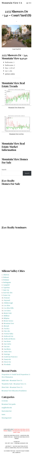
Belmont (6, 277)
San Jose (7, 346)
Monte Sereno (8, 321)
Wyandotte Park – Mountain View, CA (14, 384)
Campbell (6, 285)
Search (4, 170)
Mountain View (9, 323)
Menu (29, 3)
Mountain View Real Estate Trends (13, 84)
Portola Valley (8, 334)
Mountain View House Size (16, 107)
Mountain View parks (9, 404)
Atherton (6, 275)
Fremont (7, 298)
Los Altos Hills (9, 308)
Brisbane (6, 280)
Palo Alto (7, 331)
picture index (10, 74)
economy (5, 401)
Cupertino (6, 287)
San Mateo (7, 349)
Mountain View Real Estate (13, 145)
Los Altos (7, 305)
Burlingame (7, 282)
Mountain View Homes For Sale (15, 160)
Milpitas (6, 318)
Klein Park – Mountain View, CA (12, 387)
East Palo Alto (7, 293)
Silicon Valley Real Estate (20, 446)
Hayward (7, 300)
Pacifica (6, 328)
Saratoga (7, 354)
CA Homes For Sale (9, 451)
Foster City (6, 295)
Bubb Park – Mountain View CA (12, 380)
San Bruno (7, 341)
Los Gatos (7, 311)
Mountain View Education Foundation (14, 391)
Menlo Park (8, 313)
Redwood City (8, 336)
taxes (3, 414)
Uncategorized (6, 418)
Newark (6, 326)
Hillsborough (8, 303)
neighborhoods (7, 408)
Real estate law (7, 411)
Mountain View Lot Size (16, 134)
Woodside (7, 364)
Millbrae (6, 316)
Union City (7, 362)
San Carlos (7, 344)
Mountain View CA (12, 2)
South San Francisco (11, 357)
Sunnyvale (7, 359)
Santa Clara (8, 352)
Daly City (6, 290)
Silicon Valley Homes (22, 451)
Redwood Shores (9, 339)
